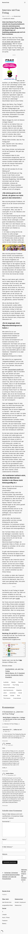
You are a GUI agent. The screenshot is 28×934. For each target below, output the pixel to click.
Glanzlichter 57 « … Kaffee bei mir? (12, 729)
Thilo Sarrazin (6, 698)
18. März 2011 (6, 731)
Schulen (5, 695)
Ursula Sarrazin (17, 698)
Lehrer (5, 692)
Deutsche (20, 682)
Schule (20, 692)
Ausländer (6, 682)
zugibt (18, 598)
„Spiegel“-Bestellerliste (9, 637)
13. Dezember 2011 (11, 775)
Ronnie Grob (5, 2)
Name (4, 839)
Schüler (12, 695)
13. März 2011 (6, 721)
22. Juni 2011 (9, 745)
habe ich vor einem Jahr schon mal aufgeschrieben (13, 41)
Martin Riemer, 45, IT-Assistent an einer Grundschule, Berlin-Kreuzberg (15, 675)
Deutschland (6, 684)
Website (4, 854)
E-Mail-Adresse (7, 847)
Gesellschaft (6, 18)
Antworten (5, 727)
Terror (18, 695)
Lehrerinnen (12, 692)
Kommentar (6, 821)
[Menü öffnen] (25, 2)
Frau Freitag (16, 684)
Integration (19, 690)
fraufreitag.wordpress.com (11, 32)
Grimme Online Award (9, 687)
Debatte (13, 682)
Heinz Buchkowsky (8, 690)
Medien (12, 18)
